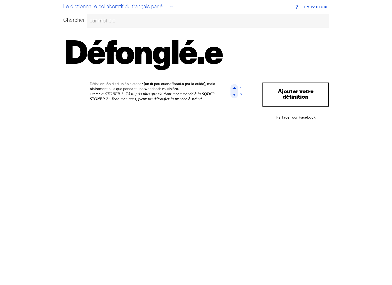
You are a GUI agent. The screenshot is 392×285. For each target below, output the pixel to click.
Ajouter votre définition (296, 94)
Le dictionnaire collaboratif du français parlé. (113, 6)
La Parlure (316, 7)
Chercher (74, 20)
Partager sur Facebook (296, 117)
